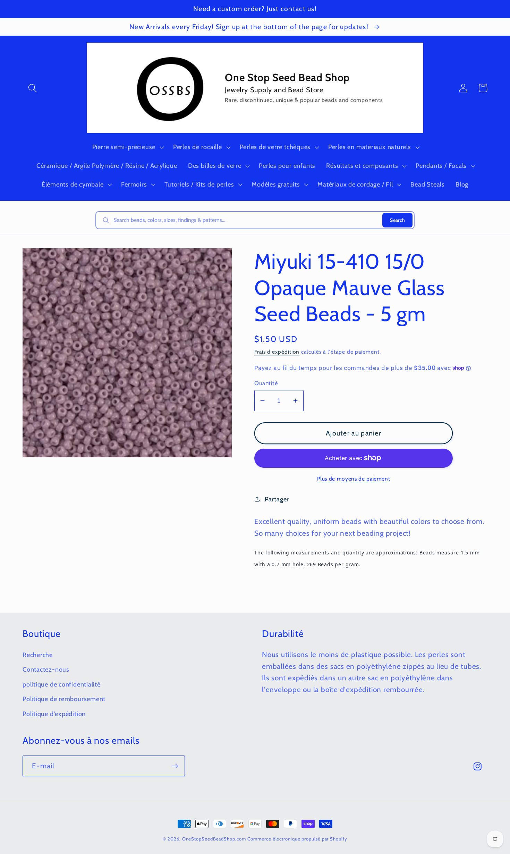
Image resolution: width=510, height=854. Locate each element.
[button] (32, 88)
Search (397, 220)
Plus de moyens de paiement (353, 478)
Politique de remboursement (64, 699)
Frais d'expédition (276, 351)
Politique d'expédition (54, 714)
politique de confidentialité (62, 684)
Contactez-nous (46, 669)
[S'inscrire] (175, 766)
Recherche (38, 655)
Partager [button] (277, 499)
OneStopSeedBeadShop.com (214, 839)
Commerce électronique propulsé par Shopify (297, 839)
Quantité (266, 383)
